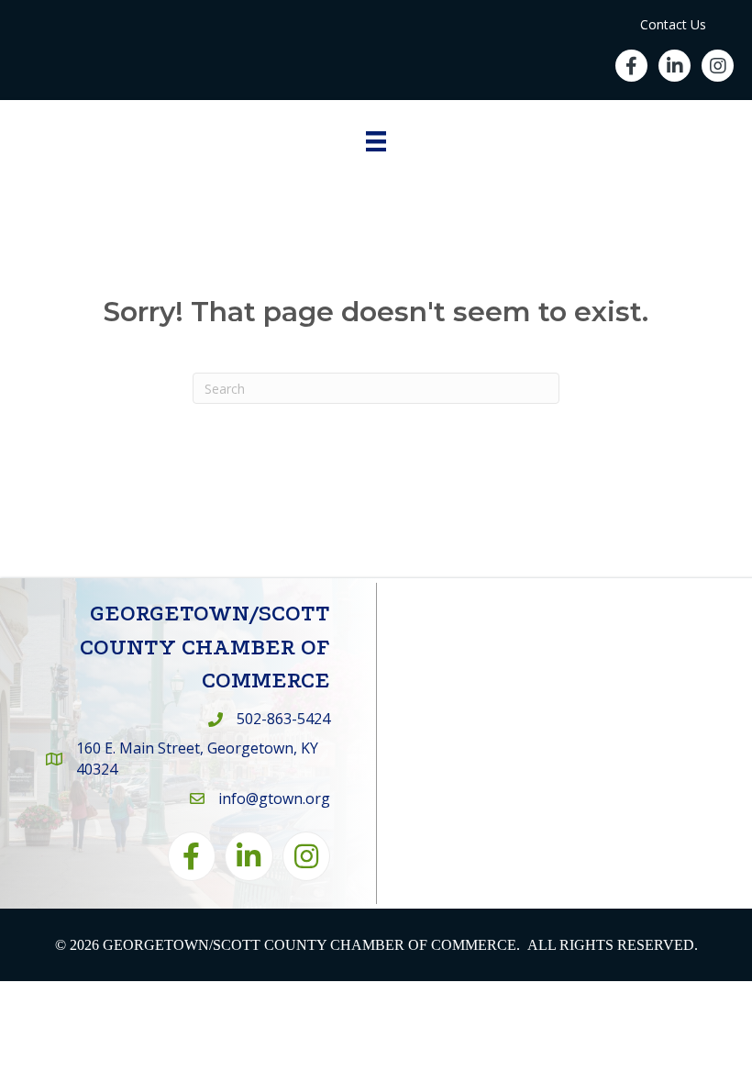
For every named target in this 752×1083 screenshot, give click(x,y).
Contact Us (673, 24)
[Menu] (376, 141)
